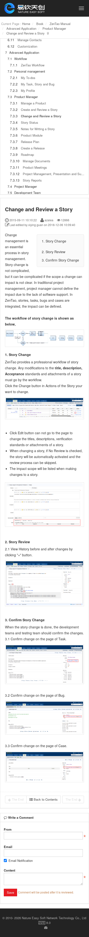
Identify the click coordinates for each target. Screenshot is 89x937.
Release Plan (30, 141)
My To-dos (28, 77)
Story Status (29, 122)
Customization (27, 46)
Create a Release (33, 148)
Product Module (31, 135)
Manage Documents (36, 161)
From (8, 829)
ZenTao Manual (60, 23)
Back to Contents (45, 799)
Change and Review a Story (25, 33)
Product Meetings (35, 167)
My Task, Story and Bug (37, 84)
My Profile (28, 90)
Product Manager (54, 28)
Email (8, 846)
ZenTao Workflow (32, 65)
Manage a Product (33, 103)
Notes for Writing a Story (38, 129)
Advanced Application (21, 28)
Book (39, 23)
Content (9, 870)
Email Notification (21, 860)
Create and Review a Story (39, 109)
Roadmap (27, 154)
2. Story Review (53, 251)
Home (26, 23)
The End (17, 799)
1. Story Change (54, 241)
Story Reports (32, 180)
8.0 (44, 922)
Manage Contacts (30, 40)
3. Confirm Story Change (60, 260)
